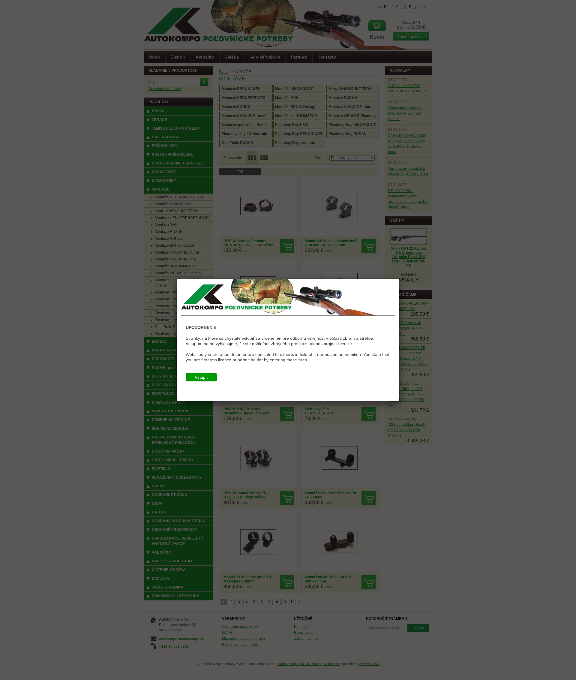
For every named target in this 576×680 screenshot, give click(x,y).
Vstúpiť (201, 377)
